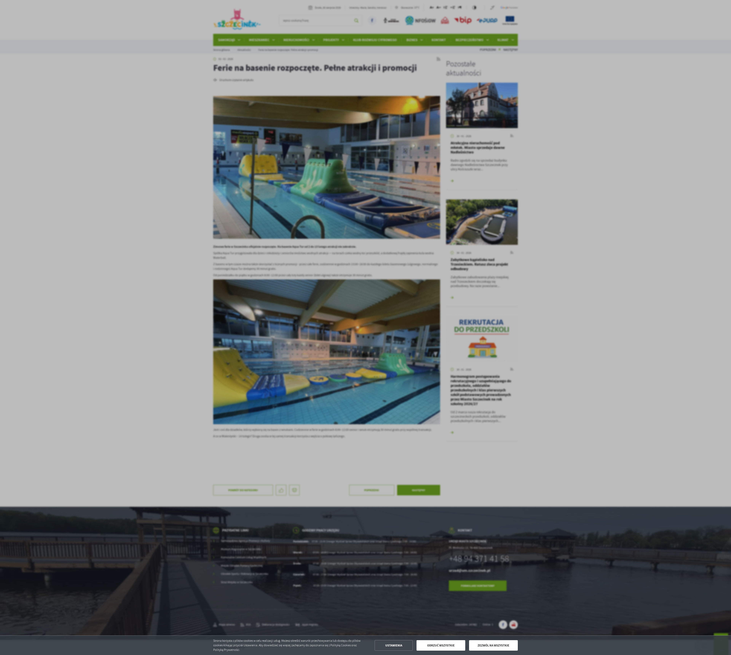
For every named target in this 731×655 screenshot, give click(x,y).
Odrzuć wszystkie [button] (441, 645)
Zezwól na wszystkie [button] (493, 645)
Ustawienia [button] (393, 645)
